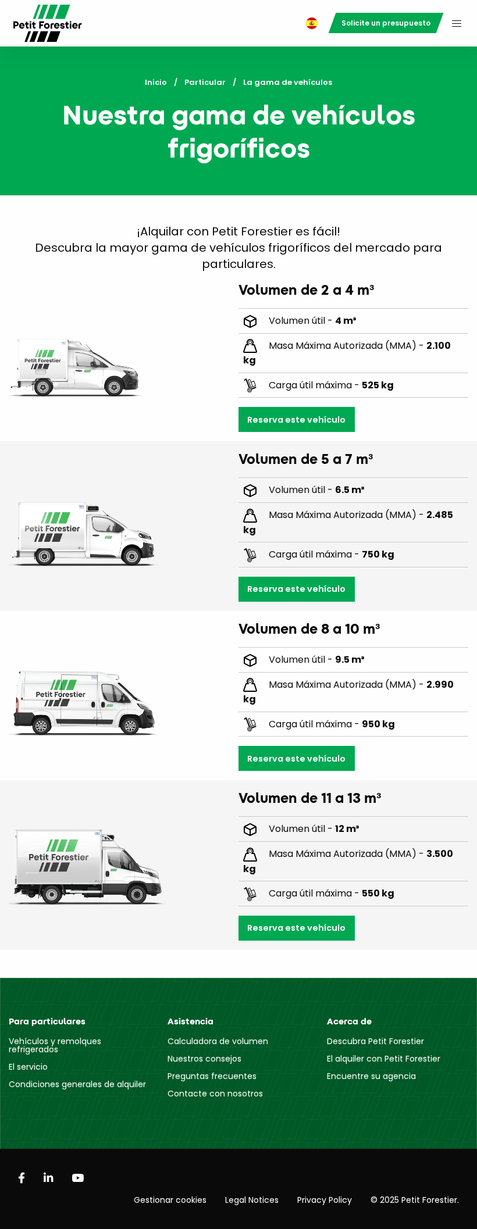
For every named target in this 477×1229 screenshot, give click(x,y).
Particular (205, 82)
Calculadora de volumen (218, 1041)
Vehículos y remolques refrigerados (55, 1045)
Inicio (156, 82)
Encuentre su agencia (371, 1076)
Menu (457, 23)
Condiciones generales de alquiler (77, 1084)
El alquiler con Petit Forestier (383, 1058)
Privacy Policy (324, 1200)
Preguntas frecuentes (212, 1076)
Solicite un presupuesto (385, 23)
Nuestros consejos (204, 1058)
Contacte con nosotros (215, 1093)
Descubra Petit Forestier (375, 1041)
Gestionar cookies (170, 1200)
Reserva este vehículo (296, 420)
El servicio (28, 1067)
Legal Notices (252, 1200)
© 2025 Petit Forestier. (415, 1200)
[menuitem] (309, 23)
